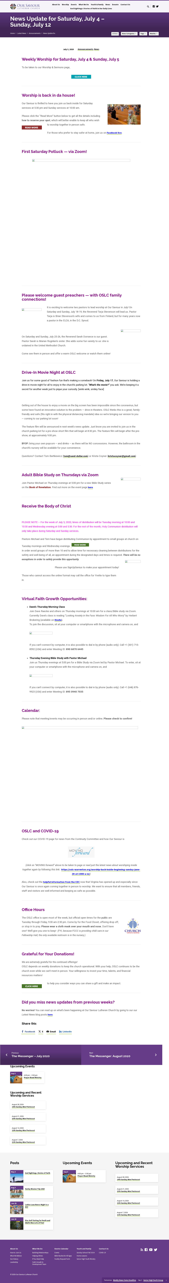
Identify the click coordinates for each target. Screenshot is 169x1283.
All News (115, 34)
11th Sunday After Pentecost (23, 1142)
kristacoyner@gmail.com (121, 456)
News (107, 4)
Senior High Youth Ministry (86, 1259)
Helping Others (37, 1256)
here (90, 487)
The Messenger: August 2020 (109, 1056)
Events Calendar (61, 1249)
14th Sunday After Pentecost (23, 1107)
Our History (14, 1259)
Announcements (35, 33)
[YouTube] (151, 1250)
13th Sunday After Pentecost (23, 1119)
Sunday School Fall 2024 (86, 1252)
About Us (56, 4)
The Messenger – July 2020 (30, 1056)
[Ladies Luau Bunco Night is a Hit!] (16, 1209)
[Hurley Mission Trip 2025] (16, 1193)
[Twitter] (157, 6)
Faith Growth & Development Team (39, 1263)
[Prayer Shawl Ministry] (16, 1079)
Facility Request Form (62, 1259)
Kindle (58, 619)
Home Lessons (82, 1256)
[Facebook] (153, 6)
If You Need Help (38, 1259)
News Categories (128, 34)
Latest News (21, 33)
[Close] (166, 1280)
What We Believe (16, 1256)
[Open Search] (148, 6)
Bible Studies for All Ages (63, 1256)
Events (74, 4)
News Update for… (49, 33)
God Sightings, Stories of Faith (37, 1173)
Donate (115, 4)
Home (12, 33)
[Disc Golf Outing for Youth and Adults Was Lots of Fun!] (16, 1225)
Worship (65, 4)
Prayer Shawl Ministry (32, 1077)
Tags (142, 34)
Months (153, 34)
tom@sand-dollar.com (76, 456)
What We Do (84, 4)
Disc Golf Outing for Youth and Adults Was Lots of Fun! (37, 1221)
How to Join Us (15, 1252)
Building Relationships (40, 1252)
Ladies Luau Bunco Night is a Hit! (37, 1206)
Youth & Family (97, 4)
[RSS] (142, 1250)
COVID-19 (102, 1252)
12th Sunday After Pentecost (23, 1130)
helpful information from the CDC (61, 881)
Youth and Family (84, 1249)
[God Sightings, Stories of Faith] (16, 1178)
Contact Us (125, 4)
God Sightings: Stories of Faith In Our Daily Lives (91, 8)
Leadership (14, 1262)
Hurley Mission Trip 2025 (35, 1189)
